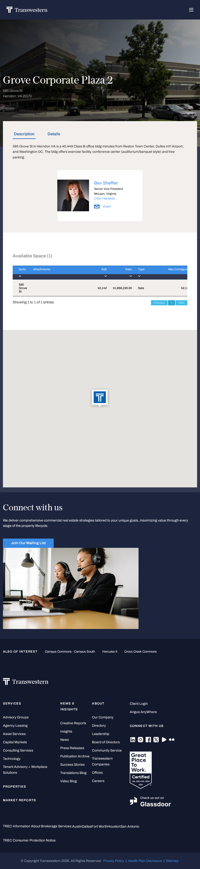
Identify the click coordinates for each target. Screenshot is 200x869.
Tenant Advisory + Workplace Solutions (25, 769)
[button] (100, 398)
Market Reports (19, 800)
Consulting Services (18, 750)
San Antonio (129, 826)
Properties (14, 786)
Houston (114, 826)
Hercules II (109, 651)
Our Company (102, 717)
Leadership (100, 734)
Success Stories (72, 764)
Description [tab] (24, 134)
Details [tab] (54, 134)
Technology (11, 759)
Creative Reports (73, 723)
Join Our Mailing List (28, 543)
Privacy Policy (113, 861)
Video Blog (68, 781)
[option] (100, 196)
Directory (99, 725)
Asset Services (14, 734)
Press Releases (72, 748)
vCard (106, 206)
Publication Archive (75, 756)
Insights (66, 731)
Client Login (139, 703)
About (98, 703)
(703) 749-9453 (104, 198)
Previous (159, 302)
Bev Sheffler (106, 183)
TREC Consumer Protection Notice (29, 840)
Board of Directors (106, 742)
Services (12, 703)
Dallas (86, 826)
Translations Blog (73, 773)
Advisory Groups (16, 717)
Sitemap (172, 861)
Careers (98, 781)
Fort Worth (99, 826)
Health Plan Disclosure (145, 861)
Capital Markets (15, 742)
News (64, 740)
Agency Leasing (15, 725)
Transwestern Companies (102, 761)
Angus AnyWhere (143, 712)
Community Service (107, 750)
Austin (77, 826)
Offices (97, 772)
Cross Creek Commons (140, 651)
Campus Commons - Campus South (70, 651)
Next (181, 302)
